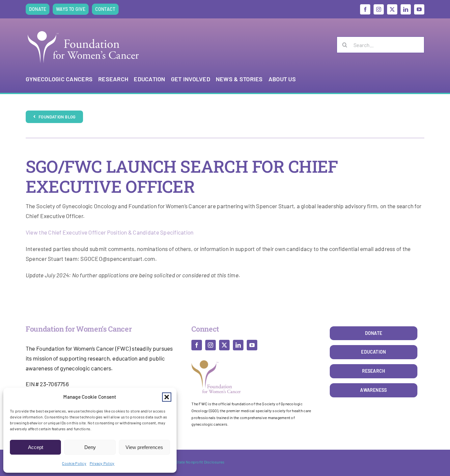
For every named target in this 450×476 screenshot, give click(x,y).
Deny (90, 447)
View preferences (144, 447)
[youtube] (419, 9)
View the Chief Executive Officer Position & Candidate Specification (110, 232)
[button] (166, 397)
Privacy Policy (102, 463)
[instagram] (379, 9)
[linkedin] (406, 9)
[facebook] (365, 9)
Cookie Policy (74, 463)
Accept (35, 447)
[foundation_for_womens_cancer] (83, 31)
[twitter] (392, 9)
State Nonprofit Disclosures (200, 462)
